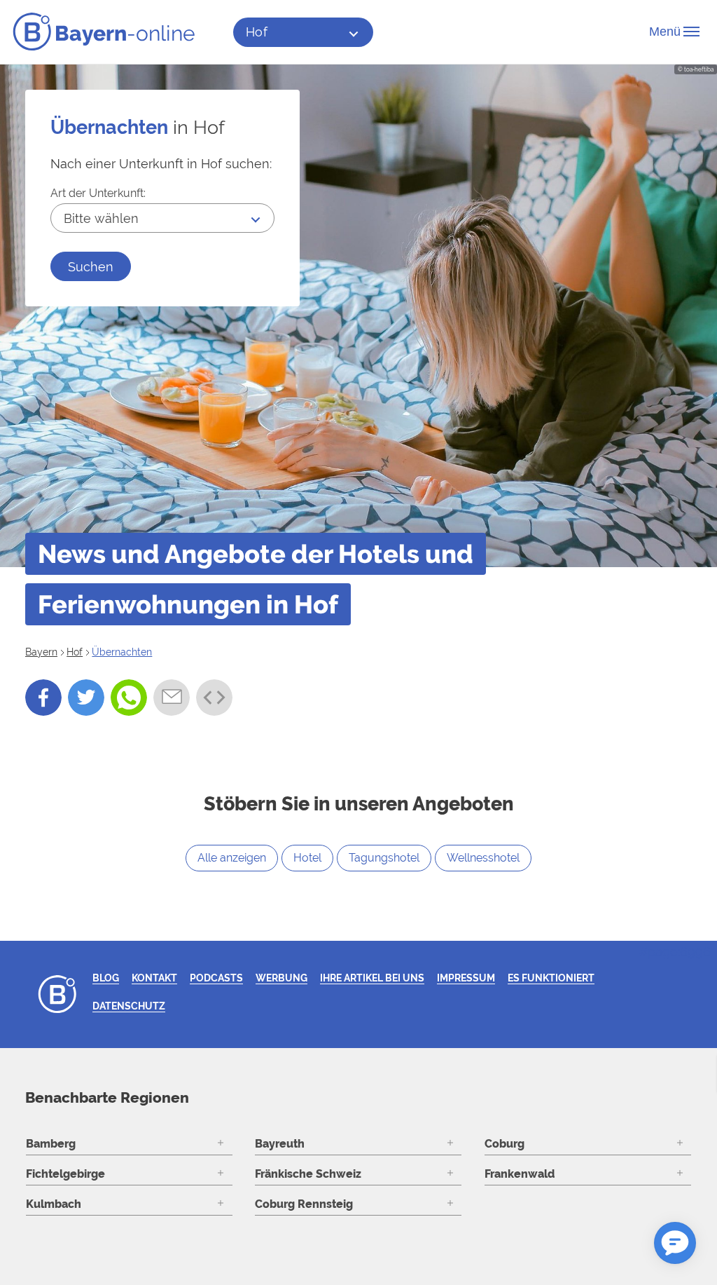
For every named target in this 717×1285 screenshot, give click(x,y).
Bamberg (51, 1143)
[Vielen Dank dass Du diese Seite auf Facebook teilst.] (43, 697)
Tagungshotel (384, 857)
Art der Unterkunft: (98, 193)
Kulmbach (53, 1204)
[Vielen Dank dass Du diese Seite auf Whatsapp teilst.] (129, 697)
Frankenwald (520, 1174)
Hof (257, 32)
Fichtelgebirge (65, 1174)
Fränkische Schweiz (308, 1174)
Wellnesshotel (483, 857)
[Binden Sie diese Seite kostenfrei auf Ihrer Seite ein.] (214, 697)
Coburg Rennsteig (304, 1204)
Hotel (307, 857)
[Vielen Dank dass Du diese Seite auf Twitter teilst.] (86, 697)
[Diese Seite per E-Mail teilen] (171, 697)
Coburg (504, 1143)
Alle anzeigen (231, 857)
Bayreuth (280, 1143)
